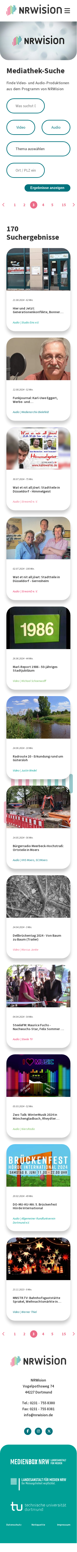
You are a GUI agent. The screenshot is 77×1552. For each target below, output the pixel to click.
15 (64, 204)
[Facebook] (28, 1431)
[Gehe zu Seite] (73, 205)
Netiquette (38, 1524)
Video (20, 127)
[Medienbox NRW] (38, 1461)
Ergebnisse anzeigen (47, 188)
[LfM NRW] (38, 1484)
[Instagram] (38, 1431)
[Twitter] (49, 1431)
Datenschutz (14, 1524)
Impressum (63, 1524)
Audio (56, 127)
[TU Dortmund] (38, 1506)
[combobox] (38, 105)
